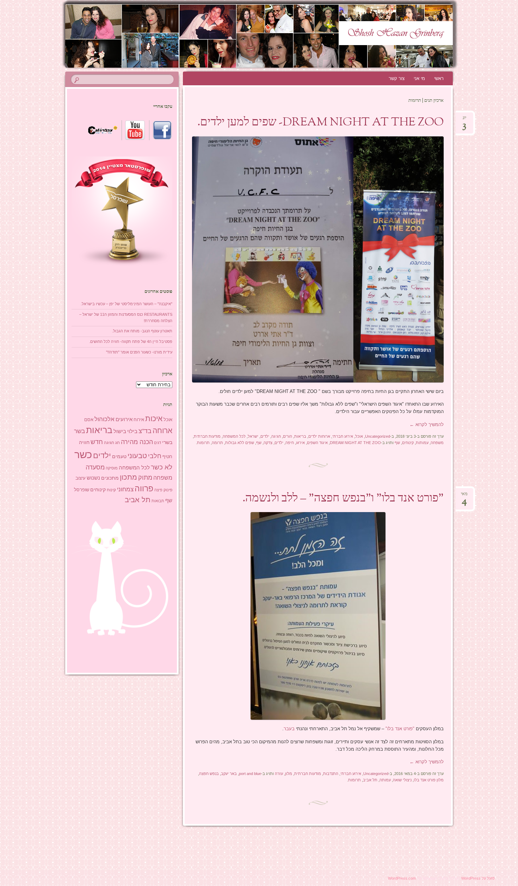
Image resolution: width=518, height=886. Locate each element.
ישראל (253, 436)
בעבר (289, 728)
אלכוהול (104, 419)
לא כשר (161, 467)
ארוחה (162, 430)
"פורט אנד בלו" (400, 728)
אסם (88, 419)
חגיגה (276, 436)
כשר (83, 454)
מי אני (419, 78)
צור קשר (397, 78)
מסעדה (95, 467)
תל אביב (370, 780)
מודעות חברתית (207, 436)
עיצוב (80, 478)
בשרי (167, 442)
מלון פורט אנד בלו (429, 780)
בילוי (132, 431)
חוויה (84, 442)
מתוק (145, 477)
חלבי (154, 456)
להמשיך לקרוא (426, 424)
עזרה (279, 773)
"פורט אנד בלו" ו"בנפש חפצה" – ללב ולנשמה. (343, 498)
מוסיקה (112, 468)
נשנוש (93, 478)
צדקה (268, 443)
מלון (288, 773)
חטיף (167, 456)
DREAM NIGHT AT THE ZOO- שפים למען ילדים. (320, 122)
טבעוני (137, 456)
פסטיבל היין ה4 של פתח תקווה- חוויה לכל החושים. (130, 341)
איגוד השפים (317, 443)
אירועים (124, 419)
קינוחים (408, 443)
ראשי (439, 78)
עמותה (385, 780)
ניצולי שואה (402, 780)
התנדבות (330, 773)
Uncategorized (377, 436)
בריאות (300, 436)
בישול (119, 431)
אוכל (359, 436)
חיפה (289, 443)
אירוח (139, 419)
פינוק (168, 489)
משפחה (437, 443)
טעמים (119, 456)
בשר (79, 431)
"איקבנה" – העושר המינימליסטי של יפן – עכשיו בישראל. (126, 304)
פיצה (158, 490)
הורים (287, 436)
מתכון (128, 477)
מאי (464, 496)
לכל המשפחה (234, 436)
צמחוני (125, 489)
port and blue (250, 773)
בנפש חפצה (209, 773)
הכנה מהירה (137, 441)
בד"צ (145, 431)
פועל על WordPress (478, 878)
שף (397, 443)
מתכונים (110, 478)
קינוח (111, 490)
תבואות (158, 501)
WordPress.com (402, 878)
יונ (464, 120)
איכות (153, 418)
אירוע (300, 443)
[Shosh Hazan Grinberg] (245, 36)
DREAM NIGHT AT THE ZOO (355, 443)
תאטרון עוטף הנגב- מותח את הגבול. (142, 331)
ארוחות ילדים (319, 436)
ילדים (264, 436)
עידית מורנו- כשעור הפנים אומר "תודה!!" (139, 352)
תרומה (217, 443)
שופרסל (81, 489)
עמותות (422, 443)
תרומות (203, 443)
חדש (97, 441)
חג (117, 442)
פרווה (144, 488)
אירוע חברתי (342, 436)
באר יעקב (229, 773)
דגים (157, 443)
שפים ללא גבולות (239, 443)
